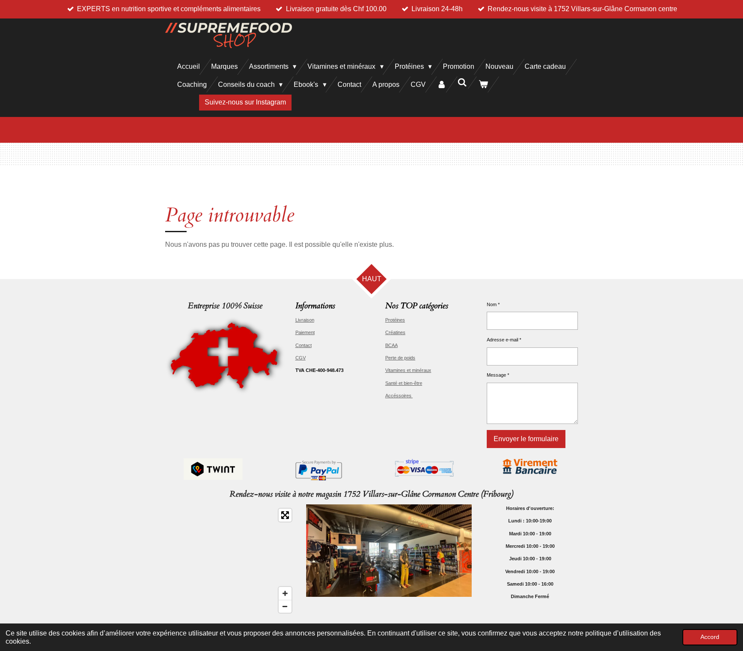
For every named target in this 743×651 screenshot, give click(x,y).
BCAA (391, 345)
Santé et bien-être (403, 383)
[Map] (230, 560)
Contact (303, 345)
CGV (300, 357)
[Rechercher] (462, 83)
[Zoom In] (285, 593)
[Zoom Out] (285, 606)
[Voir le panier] (483, 84)
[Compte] (441, 84)
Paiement (305, 332)
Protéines (395, 319)
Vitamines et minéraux (408, 370)
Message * (498, 375)
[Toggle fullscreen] (285, 515)
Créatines (395, 332)
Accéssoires (399, 395)
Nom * (493, 304)
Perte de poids (400, 357)
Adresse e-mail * (504, 339)
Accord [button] (709, 636)
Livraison (304, 319)
